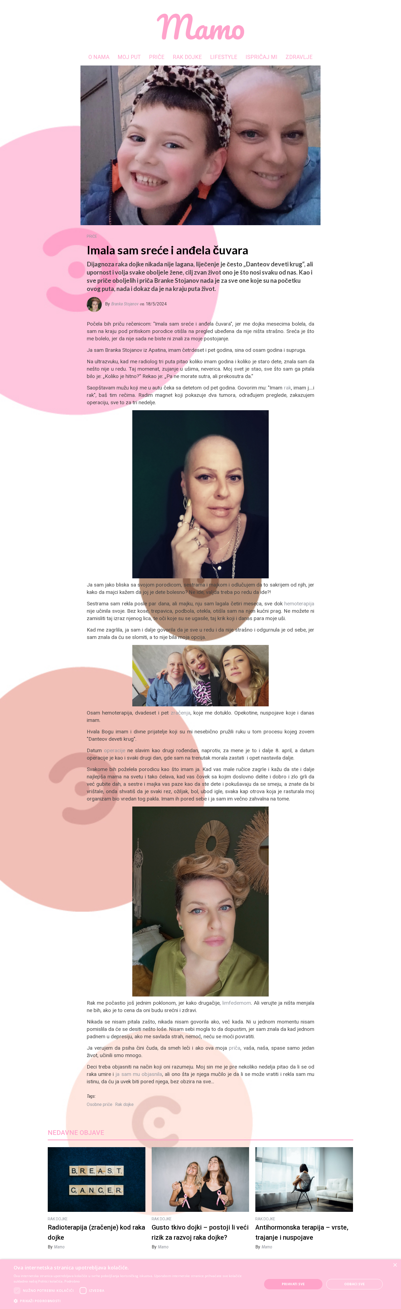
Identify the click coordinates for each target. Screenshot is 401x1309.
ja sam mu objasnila (138, 1074)
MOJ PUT (129, 57)
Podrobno (72, 1281)
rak (287, 388)
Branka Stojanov (125, 304)
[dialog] (200, 1284)
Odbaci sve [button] (354, 1284)
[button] (134, 1301)
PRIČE (156, 57)
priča (234, 1048)
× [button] (395, 1265)
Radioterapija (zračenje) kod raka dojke (96, 1232)
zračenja (180, 713)
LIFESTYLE (223, 57)
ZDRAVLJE (299, 57)
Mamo (59, 1246)
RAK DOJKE (187, 57)
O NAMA (98, 57)
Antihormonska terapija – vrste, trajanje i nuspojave (301, 1232)
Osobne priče (99, 1104)
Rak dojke (124, 1104)
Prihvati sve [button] (293, 1284)
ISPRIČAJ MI (261, 57)
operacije (114, 750)
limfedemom (236, 1003)
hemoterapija (299, 603)
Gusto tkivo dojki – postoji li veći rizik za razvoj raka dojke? (200, 1232)
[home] (200, 27)
